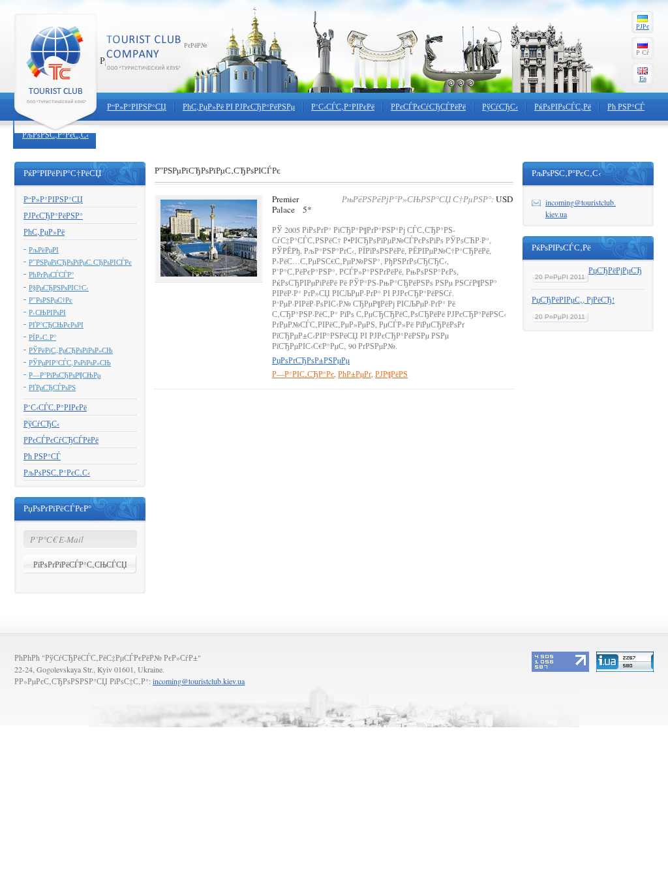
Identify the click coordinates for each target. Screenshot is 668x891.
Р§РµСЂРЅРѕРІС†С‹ (59, 287)
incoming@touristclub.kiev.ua (199, 681)
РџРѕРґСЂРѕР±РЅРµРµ (311, 360)
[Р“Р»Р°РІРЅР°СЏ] (56, 72)
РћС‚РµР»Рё (44, 231)
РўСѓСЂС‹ (500, 106)
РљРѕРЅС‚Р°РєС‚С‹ (55, 134)
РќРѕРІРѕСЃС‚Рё (562, 106)
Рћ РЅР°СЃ (626, 106)
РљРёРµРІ (44, 249)
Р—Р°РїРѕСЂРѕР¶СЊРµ (64, 375)
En (642, 78)
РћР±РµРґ (354, 374)
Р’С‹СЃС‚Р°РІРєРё (342, 106)
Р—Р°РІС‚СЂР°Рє (303, 374)
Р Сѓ (642, 52)
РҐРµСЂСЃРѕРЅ (52, 387)
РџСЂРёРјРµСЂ (615, 270)
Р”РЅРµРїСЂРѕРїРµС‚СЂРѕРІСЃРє (80, 262)
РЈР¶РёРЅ (391, 374)
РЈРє (642, 26)
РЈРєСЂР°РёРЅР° (53, 215)
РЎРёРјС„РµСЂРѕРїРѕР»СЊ (71, 350)
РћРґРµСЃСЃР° (51, 274)
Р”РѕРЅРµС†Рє (50, 300)
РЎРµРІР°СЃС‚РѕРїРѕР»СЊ (70, 362)
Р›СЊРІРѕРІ (47, 312)
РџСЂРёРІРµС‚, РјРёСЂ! (573, 299)
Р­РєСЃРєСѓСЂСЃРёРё (428, 106)
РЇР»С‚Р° (42, 337)
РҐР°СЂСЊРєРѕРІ (56, 324)
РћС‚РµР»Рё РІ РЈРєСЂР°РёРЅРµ (239, 106)
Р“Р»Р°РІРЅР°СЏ (136, 106)
